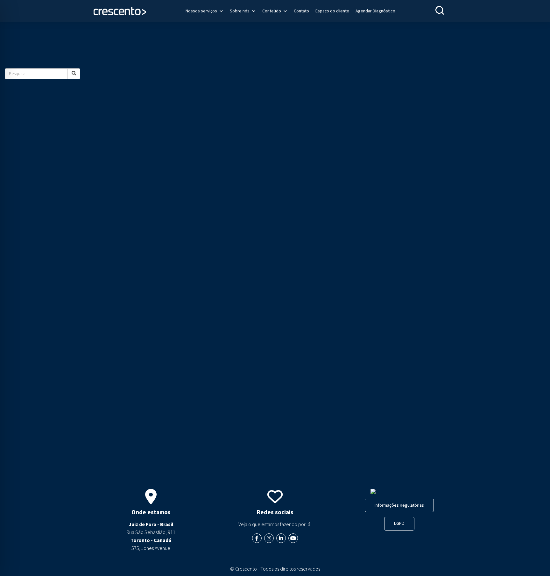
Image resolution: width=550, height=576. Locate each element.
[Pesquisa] (73, 73)
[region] (83, 525)
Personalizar (42, 549)
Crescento (246, 569)
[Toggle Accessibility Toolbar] (18, 455)
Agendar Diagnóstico (375, 11)
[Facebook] (257, 538)
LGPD (399, 523)
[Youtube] (293, 538)
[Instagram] (269, 538)
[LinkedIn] (281, 538)
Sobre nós (240, 11)
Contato (301, 11)
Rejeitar (82, 549)
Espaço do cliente (332, 11)
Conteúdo (271, 11)
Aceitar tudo (123, 549)
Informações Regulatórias (399, 505)
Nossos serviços (201, 11)
